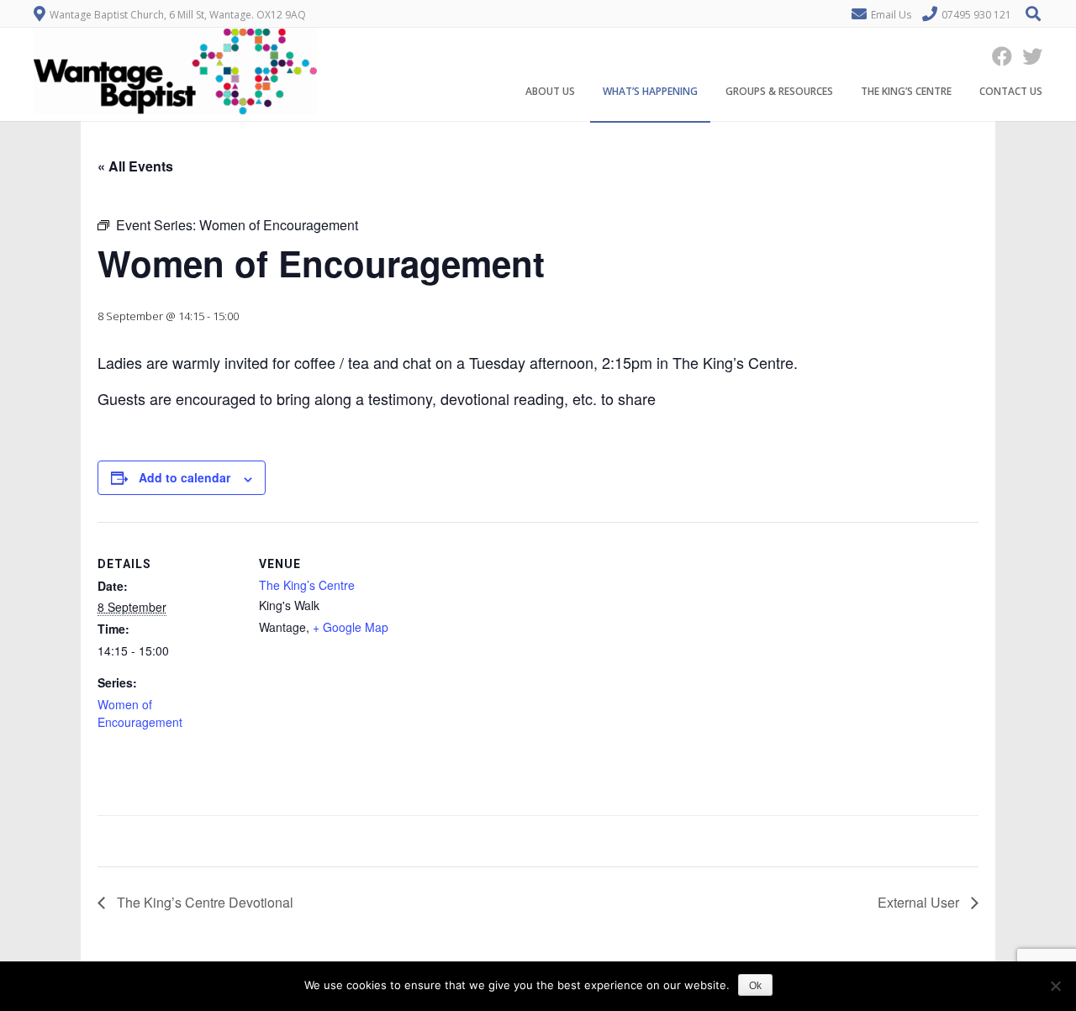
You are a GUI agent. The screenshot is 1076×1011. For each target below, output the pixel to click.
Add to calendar (184, 477)
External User (920, 902)
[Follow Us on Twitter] (1027, 56)
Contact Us (1010, 91)
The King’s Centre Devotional (203, 902)
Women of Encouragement (140, 713)
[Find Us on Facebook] (997, 56)
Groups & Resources (779, 91)
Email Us (891, 15)
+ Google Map (350, 627)
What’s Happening (650, 91)
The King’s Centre (906, 91)
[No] (1055, 985)
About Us (550, 91)
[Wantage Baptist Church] (175, 110)
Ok (755, 986)
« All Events (135, 166)
